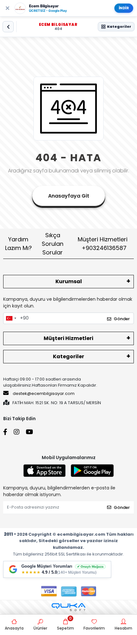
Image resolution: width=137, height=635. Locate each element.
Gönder (122, 319)
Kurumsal (68, 281)
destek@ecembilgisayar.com (44, 393)
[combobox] (11, 318)
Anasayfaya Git (68, 196)
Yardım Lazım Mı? (18, 243)
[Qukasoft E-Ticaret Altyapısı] (68, 607)
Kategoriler (68, 356)
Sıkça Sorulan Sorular (52, 243)
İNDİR (124, 8)
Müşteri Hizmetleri (102, 243)
